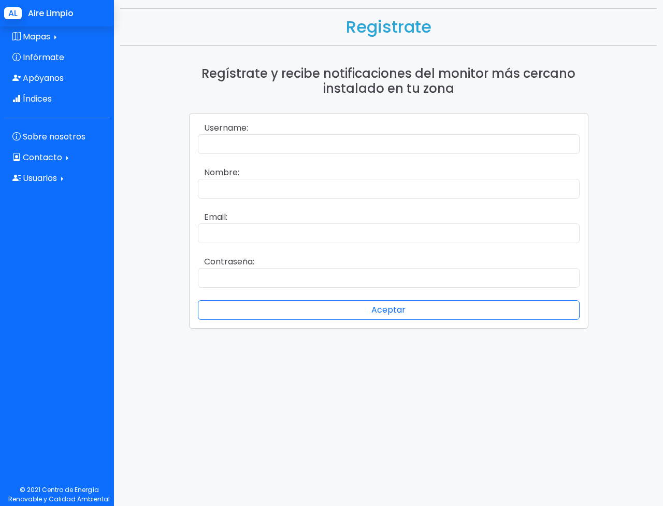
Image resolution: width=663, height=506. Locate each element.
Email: (215, 217)
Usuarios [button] (40, 178)
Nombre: (221, 172)
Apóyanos (42, 78)
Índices (36, 99)
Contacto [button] (42, 157)
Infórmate (42, 57)
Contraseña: (229, 262)
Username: (226, 128)
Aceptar (388, 310)
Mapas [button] (36, 37)
